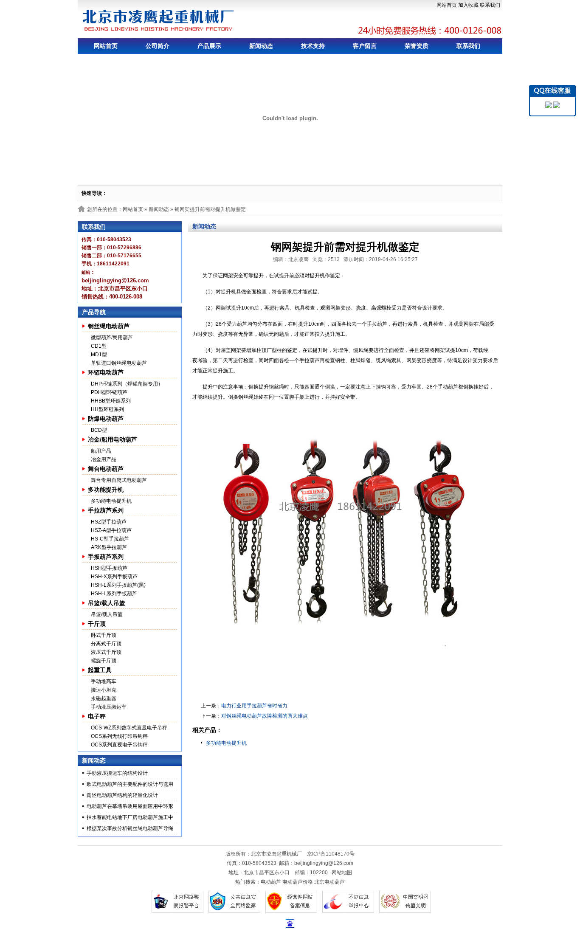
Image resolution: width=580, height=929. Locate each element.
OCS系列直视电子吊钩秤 (119, 745)
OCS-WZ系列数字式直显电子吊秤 (129, 728)
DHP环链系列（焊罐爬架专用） (127, 384)
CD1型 (99, 346)
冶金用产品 (103, 459)
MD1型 (99, 355)
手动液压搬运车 (109, 707)
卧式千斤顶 (103, 635)
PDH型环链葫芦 (109, 392)
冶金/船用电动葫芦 (112, 439)
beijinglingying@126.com (323, 863)
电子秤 (97, 716)
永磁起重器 (103, 698)
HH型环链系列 (107, 409)
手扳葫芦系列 (106, 556)
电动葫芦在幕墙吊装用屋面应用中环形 (130, 806)
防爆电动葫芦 (106, 418)
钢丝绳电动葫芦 (109, 326)
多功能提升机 (106, 489)
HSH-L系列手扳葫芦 (114, 594)
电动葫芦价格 (297, 882)
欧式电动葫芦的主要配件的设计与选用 (130, 784)
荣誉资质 (416, 45)
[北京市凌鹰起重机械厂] (159, 20)
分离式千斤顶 (106, 644)
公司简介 (157, 45)
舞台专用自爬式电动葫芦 (119, 480)
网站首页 (446, 5)
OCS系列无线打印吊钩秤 (119, 736)
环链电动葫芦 (106, 372)
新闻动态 (261, 45)
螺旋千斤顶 (103, 661)
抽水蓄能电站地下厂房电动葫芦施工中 (130, 817)
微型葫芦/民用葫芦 (112, 338)
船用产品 (101, 451)
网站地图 (342, 873)
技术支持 (313, 45)
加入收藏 (468, 5)
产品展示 (209, 45)
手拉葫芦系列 (106, 510)
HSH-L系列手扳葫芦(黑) (118, 585)
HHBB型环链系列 (111, 401)
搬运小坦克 (103, 690)
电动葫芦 (271, 882)
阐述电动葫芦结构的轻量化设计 (122, 795)
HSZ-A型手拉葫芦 (111, 530)
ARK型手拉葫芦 (109, 547)
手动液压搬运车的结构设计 (117, 773)
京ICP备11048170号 (331, 854)
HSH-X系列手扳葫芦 (114, 577)
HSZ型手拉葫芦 (109, 522)
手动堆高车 (103, 681)
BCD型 (99, 430)
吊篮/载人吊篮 (106, 603)
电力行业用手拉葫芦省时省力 (254, 706)
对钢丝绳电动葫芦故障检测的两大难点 (264, 716)
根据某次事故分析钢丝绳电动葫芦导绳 (130, 828)
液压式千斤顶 (106, 652)
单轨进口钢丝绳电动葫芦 (119, 363)
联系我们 (490, 5)
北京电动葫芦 (329, 882)
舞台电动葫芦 (106, 468)
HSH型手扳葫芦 (109, 568)
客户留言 (365, 45)
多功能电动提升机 (111, 501)
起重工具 (100, 670)
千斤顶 (97, 623)
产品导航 (94, 312)
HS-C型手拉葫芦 (110, 539)
